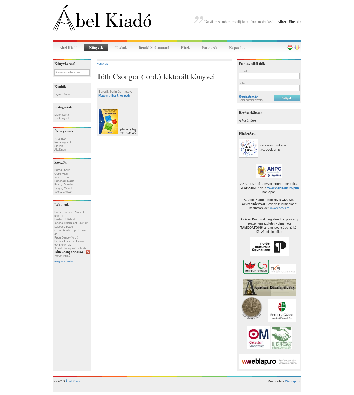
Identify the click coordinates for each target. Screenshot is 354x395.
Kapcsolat (237, 47)
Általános (60, 149)
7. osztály (60, 138)
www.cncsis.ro (279, 208)
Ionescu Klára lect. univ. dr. (71, 223)
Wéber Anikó (62, 255)
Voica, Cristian (63, 191)
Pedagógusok (63, 142)
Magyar (290, 47)
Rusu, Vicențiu (63, 184)
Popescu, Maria (64, 180)
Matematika (61, 114)
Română (297, 47)
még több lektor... (65, 261)
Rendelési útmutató (154, 47)
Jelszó (243, 83)
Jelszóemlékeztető (251, 99)
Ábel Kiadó (68, 47)
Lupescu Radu (63, 226)
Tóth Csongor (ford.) (68, 252)
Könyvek (96, 47)
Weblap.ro (292, 381)
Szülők (58, 145)
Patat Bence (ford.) (66, 237)
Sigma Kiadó (62, 94)
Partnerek (209, 47)
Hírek (185, 47)
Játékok (121, 47)
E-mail (243, 71)
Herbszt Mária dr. (65, 219)
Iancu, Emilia (62, 177)
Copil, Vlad (61, 173)
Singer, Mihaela (63, 188)
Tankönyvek (62, 118)
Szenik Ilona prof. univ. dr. (70, 248)
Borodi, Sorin (62, 170)
